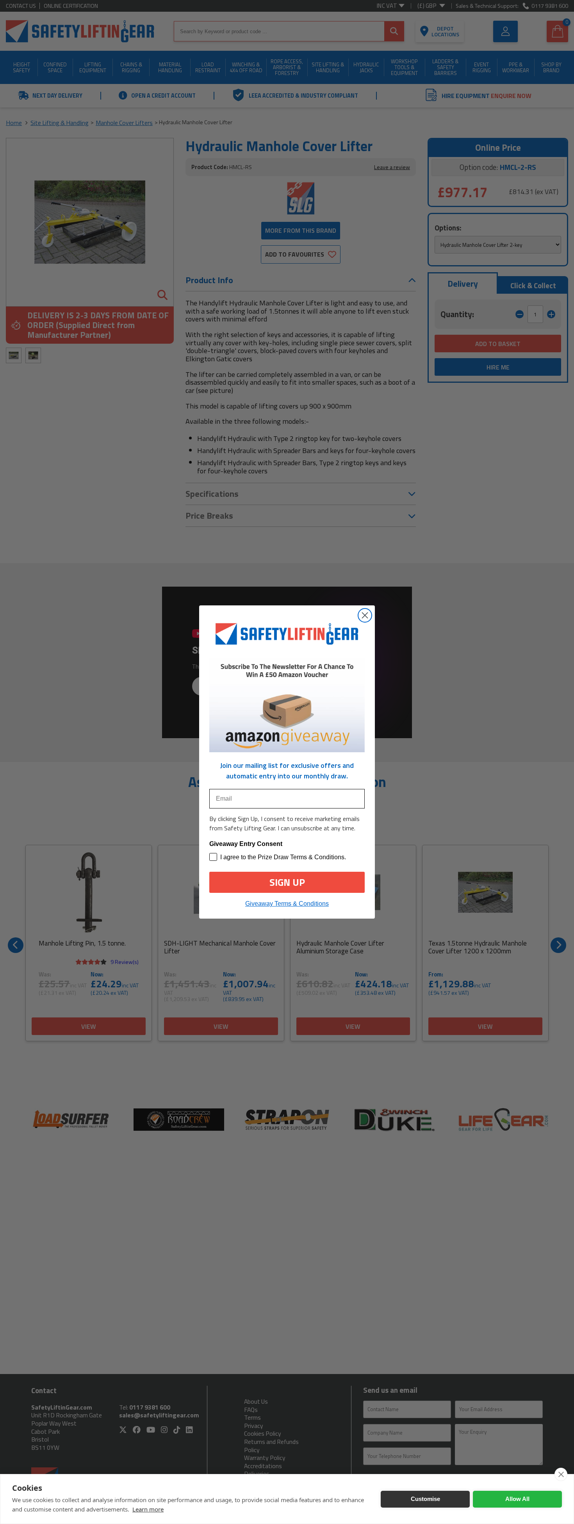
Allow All (517, 1498)
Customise (425, 1498)
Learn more (148, 1509)
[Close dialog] (365, 615)
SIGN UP (287, 882)
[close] (560, 1474)
